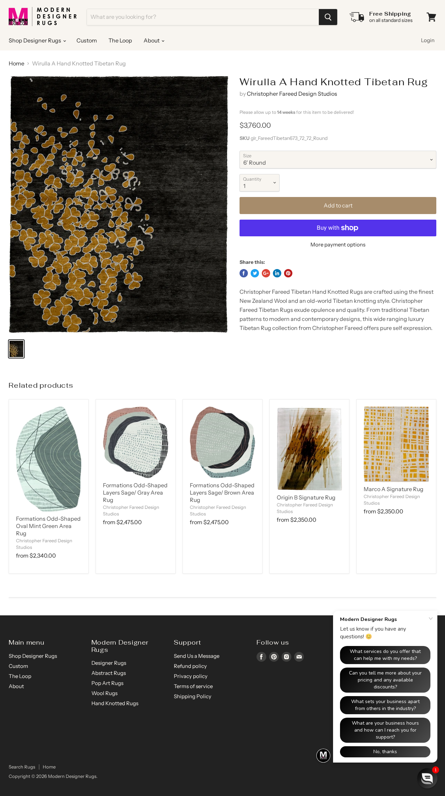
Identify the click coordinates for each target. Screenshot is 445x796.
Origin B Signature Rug (306, 497)
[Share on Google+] (266, 273)
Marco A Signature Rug (393, 489)
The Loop (120, 40)
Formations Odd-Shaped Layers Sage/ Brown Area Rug (222, 492)
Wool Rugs (104, 693)
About (152, 40)
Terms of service (193, 686)
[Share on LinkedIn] (277, 273)
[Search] (328, 17)
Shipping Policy (192, 696)
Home (16, 63)
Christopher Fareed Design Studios (292, 93)
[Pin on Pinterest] (288, 273)
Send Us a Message (196, 656)
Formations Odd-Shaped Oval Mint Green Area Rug (48, 526)
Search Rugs (22, 767)
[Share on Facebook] (244, 273)
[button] (427, 778)
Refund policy (190, 666)
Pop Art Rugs (107, 683)
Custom (86, 40)
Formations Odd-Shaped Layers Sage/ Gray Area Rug (135, 492)
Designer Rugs (108, 663)
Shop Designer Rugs (35, 40)
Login (428, 40)
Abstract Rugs (108, 673)
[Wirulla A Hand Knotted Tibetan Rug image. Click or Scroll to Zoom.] (119, 204)
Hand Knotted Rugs (114, 703)
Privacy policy (191, 676)
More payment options (337, 244)
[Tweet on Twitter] (255, 273)
